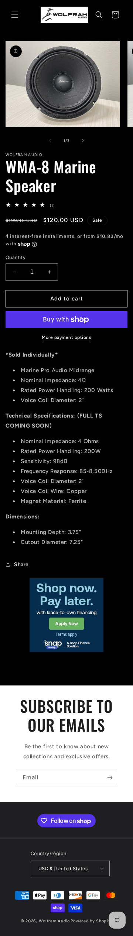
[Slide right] (83, 141)
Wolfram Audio (54, 921)
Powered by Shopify (91, 921)
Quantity (15, 257)
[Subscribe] (110, 777)
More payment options (66, 337)
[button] (15, 15)
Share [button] (21, 564)
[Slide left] (50, 141)
